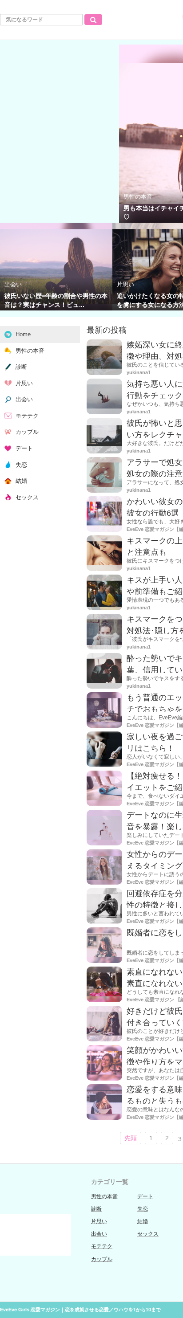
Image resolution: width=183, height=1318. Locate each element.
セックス (148, 1234)
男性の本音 (104, 1196)
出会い (99, 1234)
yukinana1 (139, 372)
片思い (99, 1221)
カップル (101, 1259)
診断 (96, 1209)
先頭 (130, 1138)
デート (145, 1196)
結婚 (142, 1221)
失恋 (142, 1209)
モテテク (101, 1246)
